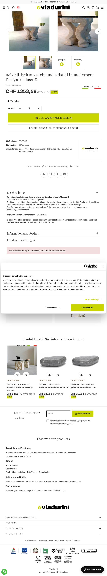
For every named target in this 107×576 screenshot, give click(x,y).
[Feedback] (13, 7)
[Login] (88, 7)
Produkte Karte (31, 540)
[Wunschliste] (26, 375)
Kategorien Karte (45, 540)
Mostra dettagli (92, 299)
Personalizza (51, 307)
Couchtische (11, 469)
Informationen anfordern (23, 233)
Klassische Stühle (13, 481)
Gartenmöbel (13, 486)
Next (98, 31)
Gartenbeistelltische (56, 491)
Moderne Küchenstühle (32, 481)
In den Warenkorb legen (53, 117)
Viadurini (11, 523)
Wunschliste (34, 166)
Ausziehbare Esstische (18, 448)
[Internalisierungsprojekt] (29, 551)
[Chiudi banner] (103, 266)
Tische (9, 461)
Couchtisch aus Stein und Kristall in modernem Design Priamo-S (20, 387)
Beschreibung (16, 193)
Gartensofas (41, 491)
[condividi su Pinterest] (64, 174)
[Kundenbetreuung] (8, 7)
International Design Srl (21, 517)
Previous (9, 31)
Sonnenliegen (11, 491)
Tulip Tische (32, 472)
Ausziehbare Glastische (66, 453)
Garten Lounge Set (27, 491)
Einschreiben (84, 413)
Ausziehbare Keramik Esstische (19, 453)
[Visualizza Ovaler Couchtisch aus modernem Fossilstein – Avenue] (49, 375)
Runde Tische (11, 465)
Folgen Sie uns (14, 534)
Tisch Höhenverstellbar (15, 472)
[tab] (53, 192)
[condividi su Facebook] (57, 174)
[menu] (102, 7)
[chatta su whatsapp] (4, 572)
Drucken (75, 166)
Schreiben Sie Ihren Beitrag (55, 166)
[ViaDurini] (53, 7)
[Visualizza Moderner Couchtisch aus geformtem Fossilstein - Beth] (81, 375)
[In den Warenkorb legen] (17, 375)
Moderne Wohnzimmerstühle (55, 481)
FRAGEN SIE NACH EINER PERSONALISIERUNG (53, 128)
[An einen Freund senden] (43, 174)
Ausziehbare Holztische (44, 453)
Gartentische (43, 472)
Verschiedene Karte (73, 540)
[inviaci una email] (4, 7)
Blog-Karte (59, 540)
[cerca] (83, 7)
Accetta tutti (87, 307)
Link (71, 424)
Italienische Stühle (16, 477)
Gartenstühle (75, 481)
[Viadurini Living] (90, 149)
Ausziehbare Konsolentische (19, 456)
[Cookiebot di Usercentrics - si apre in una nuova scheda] (86, 266)
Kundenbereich (15, 528)
